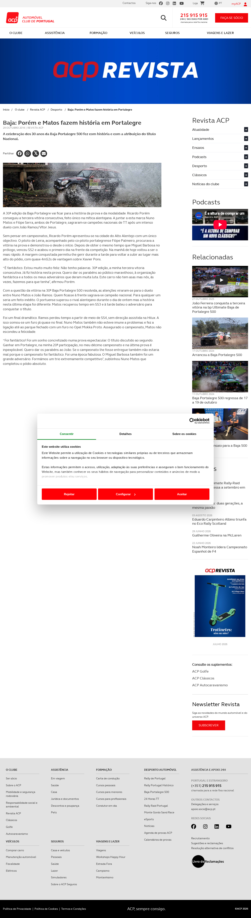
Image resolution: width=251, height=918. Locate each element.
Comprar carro (15, 850)
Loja (195, 3)
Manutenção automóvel (21, 857)
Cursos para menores (109, 792)
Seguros (57, 841)
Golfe (9, 827)
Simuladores (58, 877)
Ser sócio (11, 778)
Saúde (55, 785)
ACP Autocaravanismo (210, 685)
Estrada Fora (104, 864)
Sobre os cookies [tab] (184, 433)
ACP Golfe (200, 671)
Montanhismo (104, 877)
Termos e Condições (73, 909)
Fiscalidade (13, 864)
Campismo (102, 870)
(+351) (206, 785)
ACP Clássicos (203, 678)
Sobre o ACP (13, 785)
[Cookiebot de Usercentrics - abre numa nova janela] (192, 421)
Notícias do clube (219, 184)
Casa (54, 792)
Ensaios (219, 147)
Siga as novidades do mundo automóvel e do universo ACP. (219, 714)
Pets (54, 812)
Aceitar (182, 494)
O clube (20, 109)
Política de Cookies (46, 909)
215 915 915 (193, 15)
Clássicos (219, 175)
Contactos (129, 3)
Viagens (101, 850)
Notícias (149, 826)
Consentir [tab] (67, 433)
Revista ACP (37, 109)
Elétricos (11, 870)
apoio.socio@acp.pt (203, 809)
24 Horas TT (151, 799)
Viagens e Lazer (107, 841)
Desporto (56, 109)
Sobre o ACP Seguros (64, 884)
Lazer (54, 870)
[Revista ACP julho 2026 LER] (220, 602)
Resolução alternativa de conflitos (212, 848)
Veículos (12, 841)
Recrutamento (200, 838)
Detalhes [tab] (125, 433)
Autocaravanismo (17, 834)
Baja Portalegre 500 (156, 792)
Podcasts (219, 157)
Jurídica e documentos (65, 799)
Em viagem (58, 778)
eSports (149, 819)
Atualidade (219, 129)
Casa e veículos (60, 850)
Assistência (59, 770)
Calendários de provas (157, 839)
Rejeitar (69, 494)
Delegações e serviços (204, 804)
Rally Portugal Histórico (159, 785)
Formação (104, 770)
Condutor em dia (106, 805)
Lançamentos (219, 138)
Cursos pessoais (105, 785)
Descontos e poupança (65, 805)
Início (6, 109)
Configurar (123, 494)
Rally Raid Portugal (156, 805)
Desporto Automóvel (160, 770)
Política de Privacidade (17, 909)
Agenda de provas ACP (158, 833)
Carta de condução (108, 778)
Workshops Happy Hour (110, 857)
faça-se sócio (231, 18)
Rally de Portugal (155, 778)
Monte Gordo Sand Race (159, 812)
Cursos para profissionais (111, 799)
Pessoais (56, 857)
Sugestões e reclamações (207, 843)
